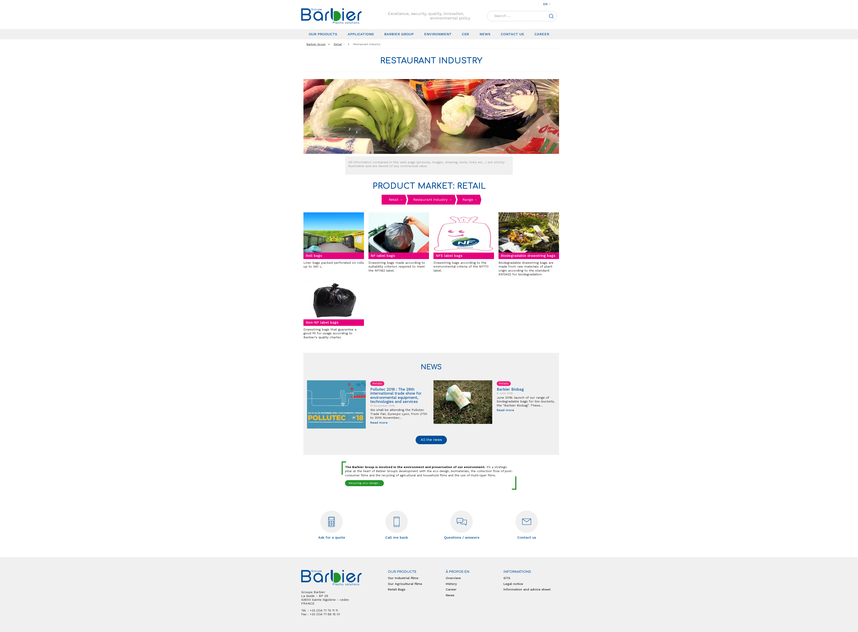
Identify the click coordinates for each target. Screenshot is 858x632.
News (484, 34)
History (451, 584)
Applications (361, 34)
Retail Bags (396, 589)
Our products (323, 34)
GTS (506, 578)
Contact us (512, 34)
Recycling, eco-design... (364, 483)
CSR (465, 34)
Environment (438, 34)
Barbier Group (399, 34)
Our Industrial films (403, 578)
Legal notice (513, 584)
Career (541, 34)
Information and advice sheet (527, 589)
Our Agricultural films (405, 584)
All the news (431, 439)
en (545, 4)
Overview (453, 578)
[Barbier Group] (331, 16)
